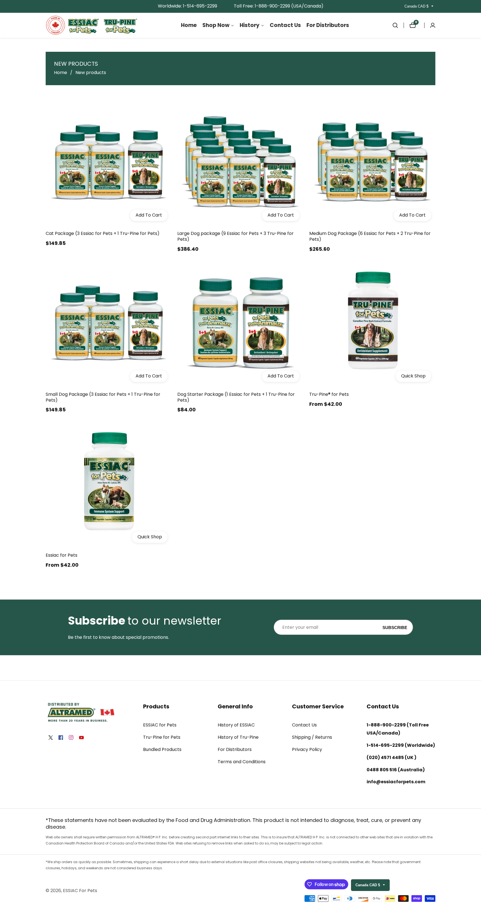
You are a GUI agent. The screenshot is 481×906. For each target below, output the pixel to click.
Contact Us (304, 725)
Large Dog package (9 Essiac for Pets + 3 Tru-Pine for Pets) (235, 236)
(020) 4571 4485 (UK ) (391, 757)
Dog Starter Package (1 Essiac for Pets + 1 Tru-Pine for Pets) (236, 397)
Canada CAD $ (417, 6)
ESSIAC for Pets (159, 725)
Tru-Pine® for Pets (329, 394)
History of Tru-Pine (238, 737)
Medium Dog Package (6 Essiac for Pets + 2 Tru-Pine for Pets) (370, 236)
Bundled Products (162, 749)
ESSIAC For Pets (80, 890)
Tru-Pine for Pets (161, 737)
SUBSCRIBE (394, 627)
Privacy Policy (307, 749)
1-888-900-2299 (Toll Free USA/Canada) (398, 729)
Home (60, 72)
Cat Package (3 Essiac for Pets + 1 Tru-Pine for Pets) (102, 234)
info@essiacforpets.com (396, 782)
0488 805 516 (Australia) (396, 770)
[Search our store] (398, 25)
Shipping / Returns (312, 737)
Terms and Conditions (242, 761)
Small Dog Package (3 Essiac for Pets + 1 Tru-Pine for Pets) (103, 397)
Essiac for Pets (61, 555)
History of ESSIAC (236, 725)
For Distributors (235, 749)
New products (90, 72)
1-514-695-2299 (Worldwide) (401, 745)
